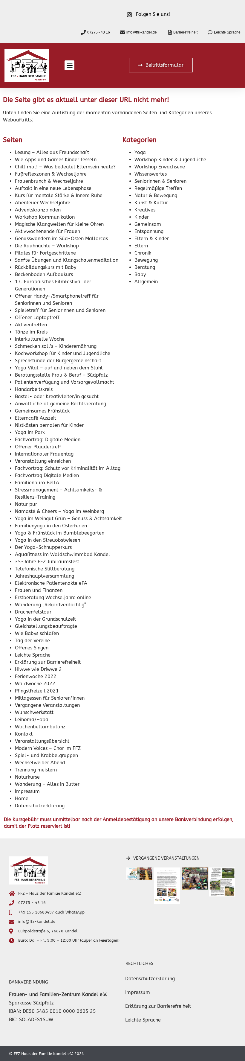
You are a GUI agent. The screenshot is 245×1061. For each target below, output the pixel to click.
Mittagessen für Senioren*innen (50, 698)
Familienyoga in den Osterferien (51, 526)
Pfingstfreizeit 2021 (37, 691)
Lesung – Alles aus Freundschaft (52, 152)
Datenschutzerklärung (40, 806)
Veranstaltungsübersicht (42, 741)
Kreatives (144, 210)
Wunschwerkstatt (34, 712)
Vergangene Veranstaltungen (47, 705)
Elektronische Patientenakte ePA (51, 583)
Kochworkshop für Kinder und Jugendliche (62, 353)
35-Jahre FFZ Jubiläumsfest (47, 561)
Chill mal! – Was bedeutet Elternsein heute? (65, 167)
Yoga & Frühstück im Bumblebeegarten (59, 533)
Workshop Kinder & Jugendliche (170, 159)
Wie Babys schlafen (37, 633)
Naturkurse (27, 777)
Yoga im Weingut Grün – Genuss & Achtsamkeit (68, 518)
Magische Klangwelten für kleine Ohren (59, 224)
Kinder (141, 217)
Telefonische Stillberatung (44, 569)
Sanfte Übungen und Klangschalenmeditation (66, 260)
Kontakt (24, 734)
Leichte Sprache (32, 655)
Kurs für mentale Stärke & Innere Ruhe (58, 195)
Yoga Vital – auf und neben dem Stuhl (59, 368)
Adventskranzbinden (38, 210)
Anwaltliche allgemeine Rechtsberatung (60, 404)
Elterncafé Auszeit (35, 418)
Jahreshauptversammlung (44, 576)
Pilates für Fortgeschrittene (45, 253)
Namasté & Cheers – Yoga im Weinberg (59, 511)
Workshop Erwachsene (159, 167)
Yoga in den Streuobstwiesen (47, 540)
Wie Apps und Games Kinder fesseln (56, 159)
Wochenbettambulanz (40, 727)
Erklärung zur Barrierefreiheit (48, 662)
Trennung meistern (36, 770)
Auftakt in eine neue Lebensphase (53, 188)
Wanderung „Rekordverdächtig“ (50, 605)
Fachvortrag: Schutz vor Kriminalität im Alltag (67, 468)
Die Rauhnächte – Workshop (47, 246)
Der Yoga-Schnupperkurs (43, 547)
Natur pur (26, 504)
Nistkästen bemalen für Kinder (49, 425)
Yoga (140, 152)
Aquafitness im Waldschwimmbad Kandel (62, 554)
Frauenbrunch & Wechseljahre (49, 181)
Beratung (144, 267)
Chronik (142, 253)
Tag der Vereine (32, 640)
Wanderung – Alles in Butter (47, 784)
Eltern (141, 246)
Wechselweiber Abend (40, 762)
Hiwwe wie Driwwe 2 (38, 669)
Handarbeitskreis (34, 389)
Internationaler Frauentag (44, 454)
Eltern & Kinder (151, 238)
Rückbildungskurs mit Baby (45, 267)
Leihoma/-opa (31, 719)
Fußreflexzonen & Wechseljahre (51, 174)
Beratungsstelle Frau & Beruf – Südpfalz (61, 375)
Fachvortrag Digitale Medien (47, 475)
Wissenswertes (150, 174)
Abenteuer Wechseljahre (42, 202)
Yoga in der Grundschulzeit (45, 619)
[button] (69, 65)
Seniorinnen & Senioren (160, 181)
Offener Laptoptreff (37, 317)
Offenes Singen (31, 648)
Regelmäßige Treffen (158, 188)
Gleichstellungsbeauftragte (46, 626)
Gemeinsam (147, 224)
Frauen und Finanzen (38, 590)
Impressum (27, 791)
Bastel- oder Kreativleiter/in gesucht (57, 396)
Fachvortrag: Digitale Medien (47, 439)
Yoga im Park (30, 432)
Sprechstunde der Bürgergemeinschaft (58, 360)
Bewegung (146, 260)
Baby (140, 274)
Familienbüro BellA (37, 482)
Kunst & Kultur (151, 202)
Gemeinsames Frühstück (42, 411)
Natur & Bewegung (155, 195)
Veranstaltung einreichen (43, 461)
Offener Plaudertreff (38, 447)
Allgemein (146, 281)
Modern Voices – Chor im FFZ (48, 748)
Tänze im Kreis (31, 332)
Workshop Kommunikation (45, 217)
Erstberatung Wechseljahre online (53, 597)
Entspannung (148, 231)
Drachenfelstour (33, 612)
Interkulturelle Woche (40, 339)
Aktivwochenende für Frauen (47, 231)
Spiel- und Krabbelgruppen (46, 755)
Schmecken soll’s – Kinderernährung (56, 346)
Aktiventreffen (31, 325)
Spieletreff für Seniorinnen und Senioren (60, 310)
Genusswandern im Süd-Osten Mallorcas (61, 238)
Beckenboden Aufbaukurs (44, 274)
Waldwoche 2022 (35, 683)
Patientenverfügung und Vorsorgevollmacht (64, 382)
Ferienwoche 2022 (35, 676)
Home (21, 798)
